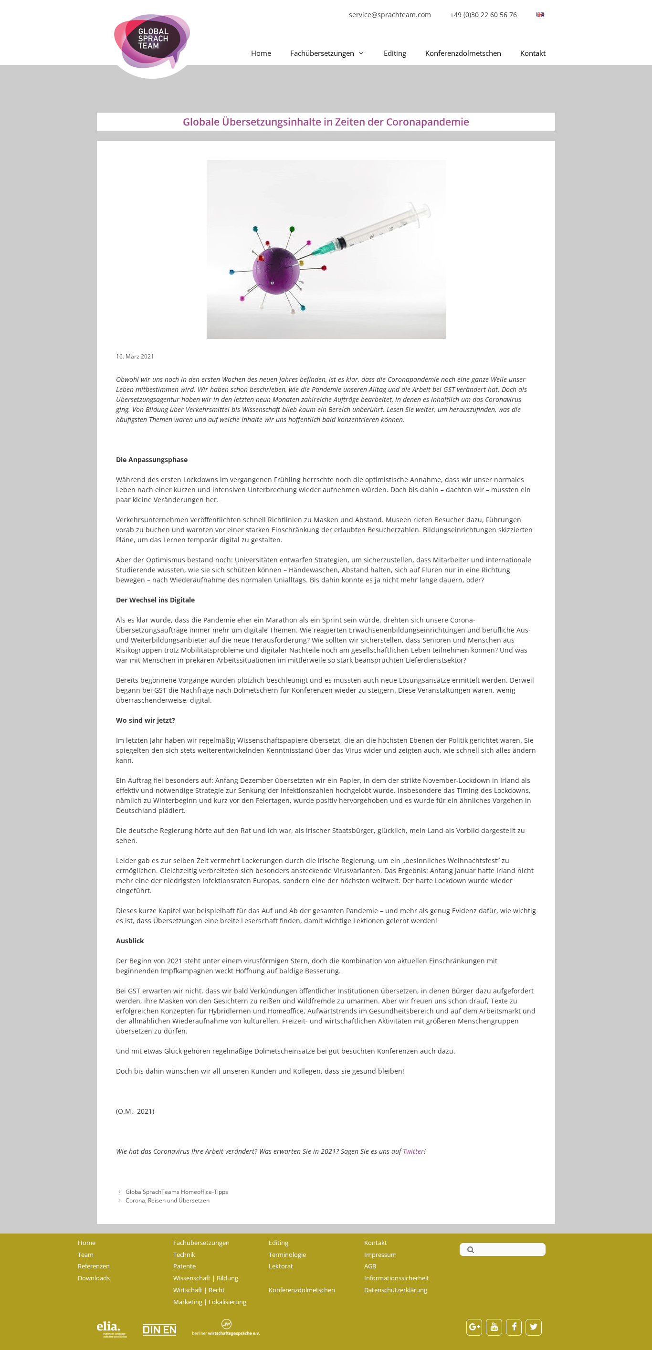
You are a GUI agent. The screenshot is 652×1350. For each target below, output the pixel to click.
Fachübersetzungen (322, 53)
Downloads (94, 1278)
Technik (184, 1254)
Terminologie (287, 1254)
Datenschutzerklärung (395, 1290)
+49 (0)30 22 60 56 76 (483, 14)
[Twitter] (534, 1327)
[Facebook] (514, 1327)
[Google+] (474, 1327)
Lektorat (281, 1266)
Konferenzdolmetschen (463, 53)
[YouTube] (494, 1327)
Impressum (380, 1254)
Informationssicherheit (396, 1278)
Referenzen (94, 1266)
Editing (395, 53)
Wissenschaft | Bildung (205, 1278)
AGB (370, 1266)
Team (86, 1254)
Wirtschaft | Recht (199, 1290)
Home (261, 53)
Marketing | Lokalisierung (209, 1301)
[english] (540, 14)
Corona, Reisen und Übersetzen (168, 1200)
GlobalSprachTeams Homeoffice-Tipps (177, 1191)
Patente (184, 1266)
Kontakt (533, 53)
